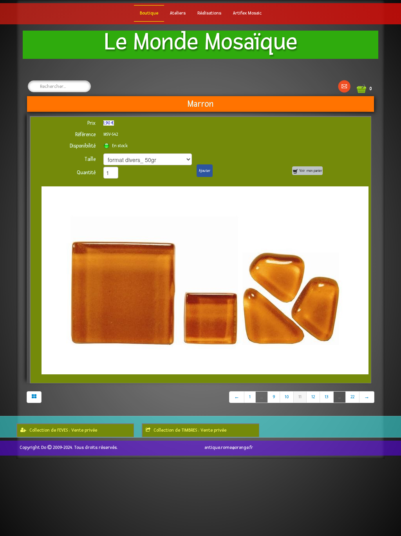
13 (327, 397)
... (261, 397)
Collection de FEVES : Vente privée (63, 430)
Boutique (149, 13)
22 (352, 397)
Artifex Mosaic (247, 13)
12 (313, 397)
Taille (90, 159)
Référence (85, 134)
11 (300, 397)
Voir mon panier (310, 170)
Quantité (86, 173)
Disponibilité (83, 146)
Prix (91, 123)
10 (287, 397)
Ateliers (178, 13)
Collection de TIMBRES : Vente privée (190, 430)
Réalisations (209, 13)
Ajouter (204, 170)
